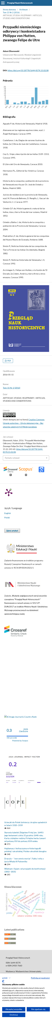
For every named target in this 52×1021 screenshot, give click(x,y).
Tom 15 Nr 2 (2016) (11, 12)
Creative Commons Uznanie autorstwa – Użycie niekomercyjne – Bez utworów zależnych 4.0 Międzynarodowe (23, 423)
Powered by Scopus (20, 741)
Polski (7, 517)
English (7, 513)
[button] (6, 978)
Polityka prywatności (40, 978)
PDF (9, 361)
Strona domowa (9, 9)
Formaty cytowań (12, 458)
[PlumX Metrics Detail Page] (8, 492)
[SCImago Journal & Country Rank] (20, 717)
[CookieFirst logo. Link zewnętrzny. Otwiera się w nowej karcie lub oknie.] (3, 981)
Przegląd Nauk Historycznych (20, 3)
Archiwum (23, 9)
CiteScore (23, 730)
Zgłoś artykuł (12, 530)
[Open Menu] (3, 3)
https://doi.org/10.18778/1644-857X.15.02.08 (28, 70)
